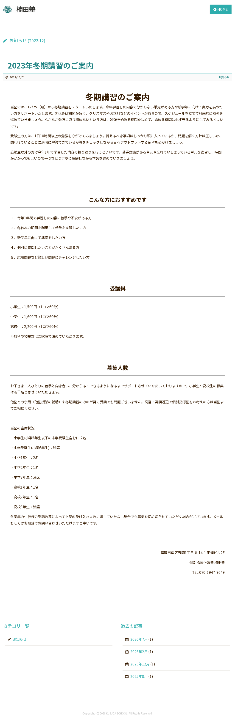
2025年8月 (139, 676)
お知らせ (223, 77)
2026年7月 (139, 639)
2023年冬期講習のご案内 (50, 65)
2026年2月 (139, 651)
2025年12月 (140, 663)
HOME (222, 9)
